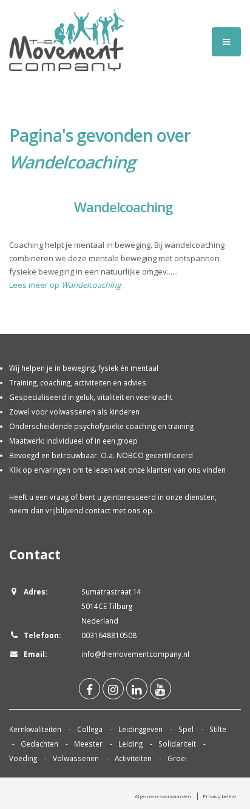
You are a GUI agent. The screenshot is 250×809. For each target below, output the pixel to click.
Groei (177, 758)
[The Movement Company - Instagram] (113, 688)
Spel (186, 729)
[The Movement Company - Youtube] (160, 688)
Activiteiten (133, 758)
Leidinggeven (140, 729)
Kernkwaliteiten (35, 729)
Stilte (217, 729)
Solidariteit (177, 743)
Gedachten (39, 743)
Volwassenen (76, 758)
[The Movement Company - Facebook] (89, 688)
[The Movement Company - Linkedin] (136, 688)
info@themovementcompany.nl (135, 654)
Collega (90, 729)
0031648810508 (109, 635)
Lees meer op (65, 284)
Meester (88, 743)
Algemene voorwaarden (163, 796)
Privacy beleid (219, 796)
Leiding (130, 743)
